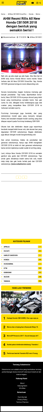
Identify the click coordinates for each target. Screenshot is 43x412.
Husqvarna (8, 264)
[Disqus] (21, 210)
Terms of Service (22, 402)
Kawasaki (7, 272)
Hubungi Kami (22, 386)
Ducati (6, 251)
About (22, 383)
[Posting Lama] (24, 177)
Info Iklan (22, 388)
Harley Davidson (11, 255)
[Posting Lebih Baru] (18, 177)
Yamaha (7, 281)
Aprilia (6, 247)
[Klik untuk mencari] (40, 3)
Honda (6, 260)
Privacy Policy (22, 399)
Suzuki (6, 277)
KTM (5, 268)
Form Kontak (22, 397)
